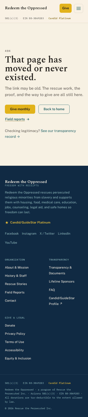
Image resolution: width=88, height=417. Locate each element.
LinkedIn (64, 233)
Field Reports (15, 292)
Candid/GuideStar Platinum (27, 223)
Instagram (29, 233)
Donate (10, 325)
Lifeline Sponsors (61, 281)
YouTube (11, 242)
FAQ (52, 290)
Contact (10, 300)
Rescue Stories (16, 284)
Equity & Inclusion (18, 358)
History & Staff (16, 275)
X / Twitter (47, 233)
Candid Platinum (60, 18)
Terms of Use (14, 342)
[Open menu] (78, 8)
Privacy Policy (15, 333)
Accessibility (14, 350)
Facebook (12, 233)
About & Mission (17, 267)
